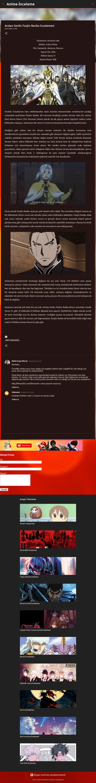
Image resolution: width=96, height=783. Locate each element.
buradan (68, 123)
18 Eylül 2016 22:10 (34, 361)
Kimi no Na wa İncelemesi (29, 737)
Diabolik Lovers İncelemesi (30, 683)
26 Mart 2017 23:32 (27, 392)
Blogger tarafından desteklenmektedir (49, 775)
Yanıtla (15, 387)
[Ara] (38, 4)
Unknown (16, 392)
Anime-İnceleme (21, 4)
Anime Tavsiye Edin (27, 524)
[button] (6, 33)
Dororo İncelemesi (27, 710)
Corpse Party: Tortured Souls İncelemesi (35, 630)
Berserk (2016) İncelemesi (30, 603)
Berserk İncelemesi (27, 657)
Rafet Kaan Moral (12, 340)
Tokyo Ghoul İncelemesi (29, 577)
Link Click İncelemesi (28, 763)
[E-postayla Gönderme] (6, 337)
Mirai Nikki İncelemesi (28, 550)
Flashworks (45, 779)
